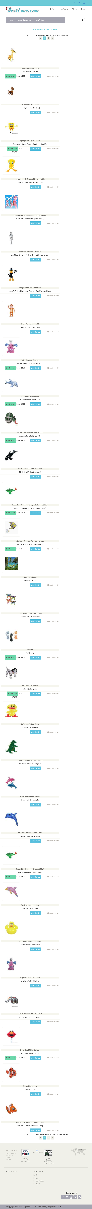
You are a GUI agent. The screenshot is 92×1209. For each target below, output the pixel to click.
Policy (35, 1178)
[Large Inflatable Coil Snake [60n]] (11, 419)
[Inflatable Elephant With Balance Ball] (11, 346)
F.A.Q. (35, 1175)
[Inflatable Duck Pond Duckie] (11, 928)
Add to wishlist (54, 76)
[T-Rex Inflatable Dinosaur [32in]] (11, 747)
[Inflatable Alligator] (11, 563)
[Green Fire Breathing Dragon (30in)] (11, 855)
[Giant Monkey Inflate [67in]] (11, 310)
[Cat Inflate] (11, 636)
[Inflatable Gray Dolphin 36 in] (11, 383)
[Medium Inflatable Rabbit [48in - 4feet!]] (11, 202)
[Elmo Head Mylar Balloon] (11, 1036)
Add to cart (11, 76)
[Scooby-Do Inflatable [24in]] (11, 91)
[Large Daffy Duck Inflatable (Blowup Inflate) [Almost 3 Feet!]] (11, 274)
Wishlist (66, 9)
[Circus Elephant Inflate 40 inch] (11, 1000)
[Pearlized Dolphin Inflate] (11, 783)
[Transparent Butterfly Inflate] (11, 600)
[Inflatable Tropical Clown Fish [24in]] (11, 1109)
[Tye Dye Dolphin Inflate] (11, 891)
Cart (75, 9)
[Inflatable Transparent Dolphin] (11, 819)
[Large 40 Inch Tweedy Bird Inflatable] (11, 165)
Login (84, 9)
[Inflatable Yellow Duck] (11, 710)
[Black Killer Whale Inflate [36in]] (11, 455)
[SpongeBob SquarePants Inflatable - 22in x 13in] (11, 127)
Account (54, 9)
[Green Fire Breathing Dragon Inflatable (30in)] (11, 491)
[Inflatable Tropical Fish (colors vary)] (11, 527)
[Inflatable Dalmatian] (11, 672)
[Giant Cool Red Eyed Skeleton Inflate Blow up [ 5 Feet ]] (11, 238)
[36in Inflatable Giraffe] (11, 54)
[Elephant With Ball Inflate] (11, 964)
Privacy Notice (38, 1181)
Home (11, 20)
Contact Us (37, 1184)
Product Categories (24, 20)
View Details (35, 76)
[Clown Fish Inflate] (11, 1072)
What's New (40, 20)
